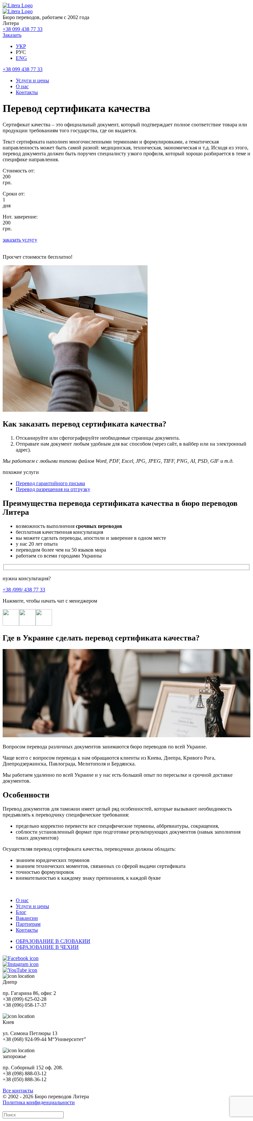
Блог (21, 912)
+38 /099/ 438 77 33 (24, 589)
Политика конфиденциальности (39, 1102)
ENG (21, 58)
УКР (21, 46)
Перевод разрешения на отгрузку (53, 489)
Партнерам (28, 924)
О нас (22, 86)
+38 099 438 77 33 (22, 29)
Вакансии (27, 918)
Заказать (12, 35)
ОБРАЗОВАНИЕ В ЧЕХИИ (47, 947)
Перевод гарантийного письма (50, 483)
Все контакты (18, 1090)
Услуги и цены (32, 80)
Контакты (27, 92)
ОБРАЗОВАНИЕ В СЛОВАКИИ (53, 941)
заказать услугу (20, 240)
